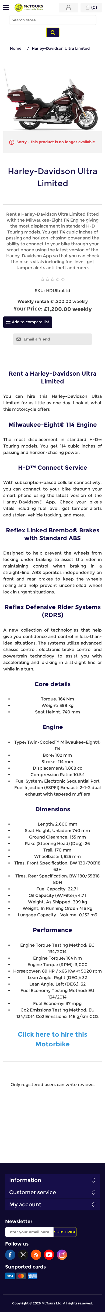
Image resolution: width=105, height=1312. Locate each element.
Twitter (23, 1255)
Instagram (62, 1255)
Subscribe (65, 1232)
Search (53, 32)
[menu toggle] (6, 7)
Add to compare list (30, 321)
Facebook (10, 1255)
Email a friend (37, 339)
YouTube (49, 1255)
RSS (36, 1255)
